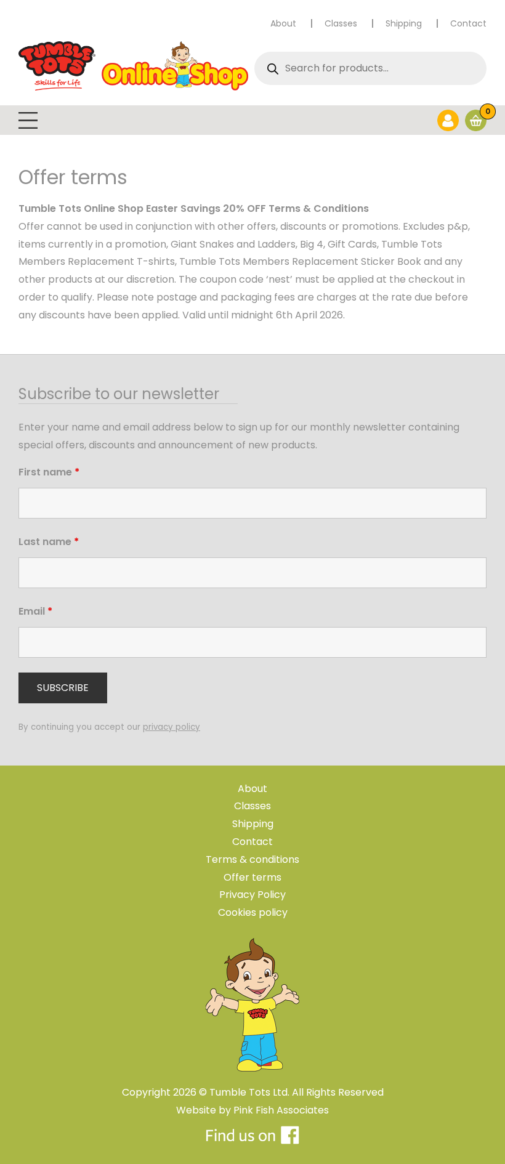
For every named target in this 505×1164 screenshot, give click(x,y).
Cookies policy (253, 912)
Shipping (404, 23)
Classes (341, 23)
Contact (468, 23)
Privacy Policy (252, 894)
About (283, 23)
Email (35, 611)
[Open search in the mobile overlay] (367, 68)
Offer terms (252, 877)
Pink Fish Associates (281, 1110)
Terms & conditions (252, 859)
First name (48, 472)
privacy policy (171, 727)
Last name (48, 542)
